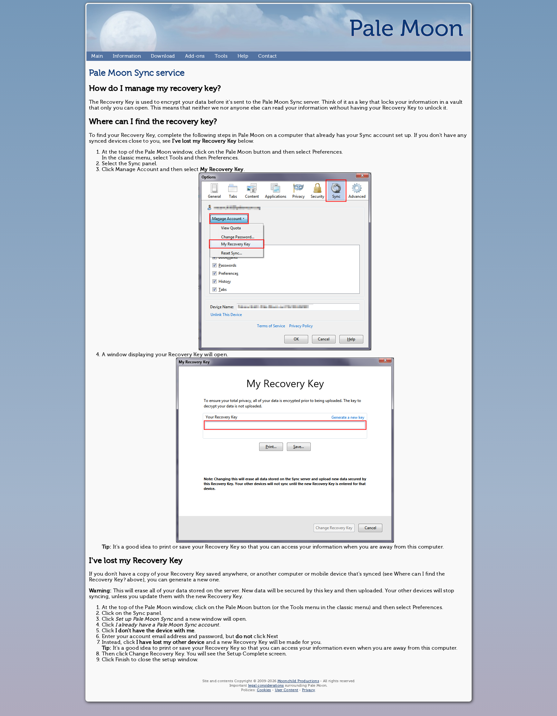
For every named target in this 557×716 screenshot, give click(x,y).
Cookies (264, 690)
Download (153, 56)
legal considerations (266, 685)
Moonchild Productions (298, 681)
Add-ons (187, 56)
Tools (217, 56)
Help (240, 56)
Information (115, 56)
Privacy (308, 690)
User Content (286, 690)
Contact (260, 56)
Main (93, 56)
